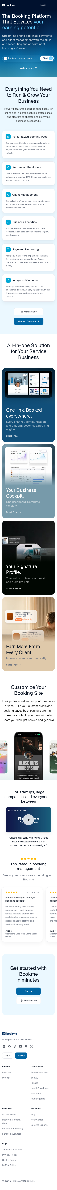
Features (6, 1072)
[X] (31, 1046)
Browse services (39, 1072)
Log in (43, 5)
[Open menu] (52, 4)
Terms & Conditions (12, 1149)
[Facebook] (9, 1046)
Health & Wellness (40, 1088)
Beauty (34, 1077)
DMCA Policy (9, 1165)
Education (36, 1093)
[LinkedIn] (20, 1046)
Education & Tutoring (12, 1128)
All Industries (9, 1114)
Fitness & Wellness (11, 1133)
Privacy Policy (9, 1154)
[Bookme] (8, 5)
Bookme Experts (39, 1125)
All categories (38, 1098)
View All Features (27, 321)
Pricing (6, 1077)
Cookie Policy (9, 1160)
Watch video (30, 311)
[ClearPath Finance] (28, 762)
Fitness (34, 1083)
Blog (33, 1114)
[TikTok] (15, 1046)
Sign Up (29, 991)
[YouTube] (26, 1046)
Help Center (37, 1119)
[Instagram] (4, 1046)
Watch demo (27, 68)
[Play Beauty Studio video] (28, 819)
